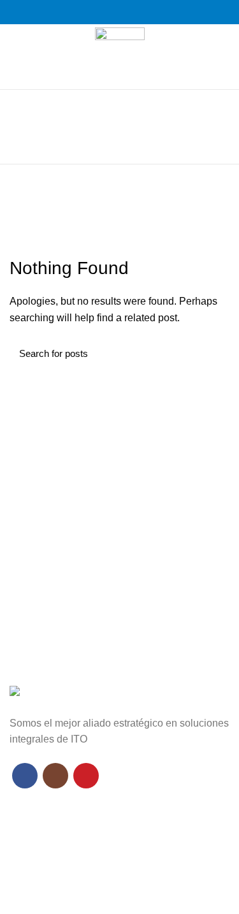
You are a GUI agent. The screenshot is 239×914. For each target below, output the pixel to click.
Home (113, 213)
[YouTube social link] (134, 12)
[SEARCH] (212, 353)
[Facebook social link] (105, 12)
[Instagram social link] (119, 12)
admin (167, 188)
